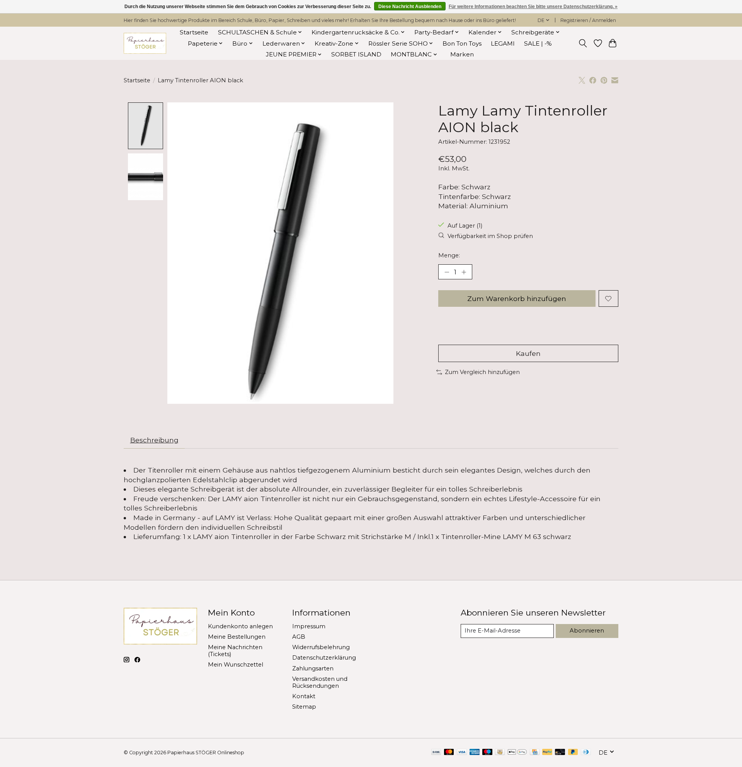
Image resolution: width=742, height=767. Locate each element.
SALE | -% (538, 43)
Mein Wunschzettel (235, 664)
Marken (462, 54)
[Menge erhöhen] (463, 272)
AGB (298, 636)
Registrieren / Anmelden (588, 20)
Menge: (449, 255)
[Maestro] (487, 752)
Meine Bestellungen (236, 636)
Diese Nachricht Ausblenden (409, 6)
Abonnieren (587, 630)
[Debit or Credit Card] (560, 752)
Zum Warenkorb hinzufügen (516, 298)
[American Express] (475, 752)
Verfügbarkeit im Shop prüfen (490, 236)
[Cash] (500, 752)
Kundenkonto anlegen (240, 626)
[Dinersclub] (586, 752)
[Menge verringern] (446, 272)
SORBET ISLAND (356, 54)
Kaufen (528, 353)
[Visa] (462, 752)
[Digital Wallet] (517, 752)
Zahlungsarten (313, 668)
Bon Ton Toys (462, 43)
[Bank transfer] (436, 752)
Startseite (194, 32)
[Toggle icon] (583, 43)
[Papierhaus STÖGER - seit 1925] (145, 43)
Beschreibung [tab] (154, 440)
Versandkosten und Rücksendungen (319, 682)
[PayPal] (547, 752)
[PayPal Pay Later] (573, 752)
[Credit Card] (534, 752)
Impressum (308, 626)
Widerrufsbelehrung (321, 647)
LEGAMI (503, 43)
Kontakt (303, 696)
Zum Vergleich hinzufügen (482, 372)
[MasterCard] (449, 752)
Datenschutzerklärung (324, 657)
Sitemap (304, 706)
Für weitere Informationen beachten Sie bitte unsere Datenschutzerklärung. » (533, 6)
